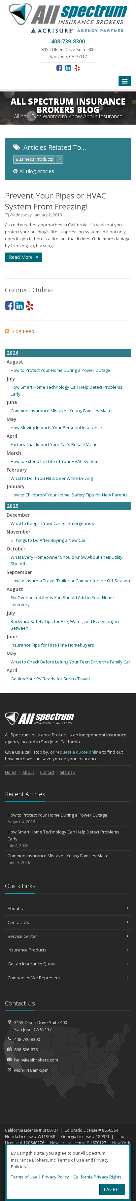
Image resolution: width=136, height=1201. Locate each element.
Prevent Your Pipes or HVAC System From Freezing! (55, 201)
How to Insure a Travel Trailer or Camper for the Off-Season (70, 581)
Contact (47, 772)
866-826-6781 (27, 1050)
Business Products (34, 159)
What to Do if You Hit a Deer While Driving (52, 478)
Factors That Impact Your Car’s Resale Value (54, 444)
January (16, 486)
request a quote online (78, 752)
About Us (17, 908)
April (12, 436)
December (18, 515)
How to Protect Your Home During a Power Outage (60, 370)
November (18, 532)
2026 (12, 352)
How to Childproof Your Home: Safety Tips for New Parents (69, 495)
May (12, 419)
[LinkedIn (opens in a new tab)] (68, 67)
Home (11, 772)
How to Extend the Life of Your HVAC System (54, 461)
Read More (21, 257)
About (28, 772)
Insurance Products (27, 950)
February (17, 470)
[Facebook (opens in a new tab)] (59, 67)
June (12, 402)
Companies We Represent (34, 978)
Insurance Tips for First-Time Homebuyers (52, 645)
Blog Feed (22, 331)
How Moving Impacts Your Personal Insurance (56, 427)
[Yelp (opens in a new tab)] (77, 67)
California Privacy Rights (97, 1177)
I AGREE (112, 1189)
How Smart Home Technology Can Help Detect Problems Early (63, 838)
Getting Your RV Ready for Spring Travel (50, 679)
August (15, 362)
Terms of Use (24, 1177)
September (19, 572)
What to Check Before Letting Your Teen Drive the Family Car (70, 662)
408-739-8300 (27, 1039)
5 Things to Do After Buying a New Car (48, 540)
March (14, 453)
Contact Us (18, 922)
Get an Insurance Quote (32, 964)
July (11, 378)
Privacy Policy (55, 1177)
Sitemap (67, 772)
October (16, 548)
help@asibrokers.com (36, 1060)
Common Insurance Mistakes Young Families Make (61, 411)
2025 (12, 505)
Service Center (22, 936)
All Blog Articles (36, 171)
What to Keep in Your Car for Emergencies (52, 523)
